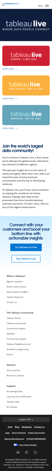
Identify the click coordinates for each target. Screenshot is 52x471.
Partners (11, 364)
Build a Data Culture (16, 286)
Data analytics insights (17, 292)
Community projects (16, 339)
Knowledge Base (15, 391)
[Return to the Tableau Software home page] (12, 3)
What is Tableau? (16, 276)
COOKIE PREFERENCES (36, 439)
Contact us (12, 302)
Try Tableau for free (26, 247)
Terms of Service (19, 432)
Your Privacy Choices (28, 445)
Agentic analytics (15, 281)
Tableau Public (14, 318)
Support (11, 386)
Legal (7, 432)
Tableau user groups (16, 323)
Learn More (8, 69)
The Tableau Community (20, 312)
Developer (27, 427)
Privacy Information (36, 432)
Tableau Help (13, 401)
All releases (12, 407)
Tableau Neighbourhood (18, 344)
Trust (10, 427)
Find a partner (13, 370)
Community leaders (16, 328)
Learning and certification (19, 396)
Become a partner (15, 375)
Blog (17, 427)
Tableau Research (15, 297)
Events (10, 354)
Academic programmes (18, 349)
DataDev (11, 333)
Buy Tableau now (26, 258)
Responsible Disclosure (14, 439)
